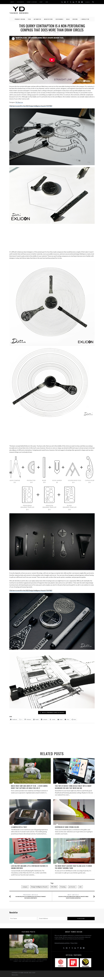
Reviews (75, 19)
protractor (72, 887)
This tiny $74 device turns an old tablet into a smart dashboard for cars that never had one (73, 787)
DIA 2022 (54, 887)
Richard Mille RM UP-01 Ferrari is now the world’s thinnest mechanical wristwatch (31, 896)
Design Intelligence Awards (39, 887)
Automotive (37, 19)
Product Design (20, 19)
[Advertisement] (65, 10)
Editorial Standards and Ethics (62, 943)
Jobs (46, 2)
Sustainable (59, 19)
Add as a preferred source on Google (53, 712)
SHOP (41, 2)
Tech (29, 19)
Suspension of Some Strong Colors (67, 827)
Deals (68, 19)
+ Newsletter (85, 19)
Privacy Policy (74, 943)
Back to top (14, 974)
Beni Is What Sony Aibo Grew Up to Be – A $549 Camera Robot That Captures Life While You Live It (29, 787)
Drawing (62, 887)
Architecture (48, 19)
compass (25, 887)
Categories (20, 2)
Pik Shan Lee (19, 102)
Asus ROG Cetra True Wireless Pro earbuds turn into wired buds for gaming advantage (73, 896)
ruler (80, 887)
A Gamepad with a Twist (19, 827)
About (12, 2)
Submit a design (32, 2)
